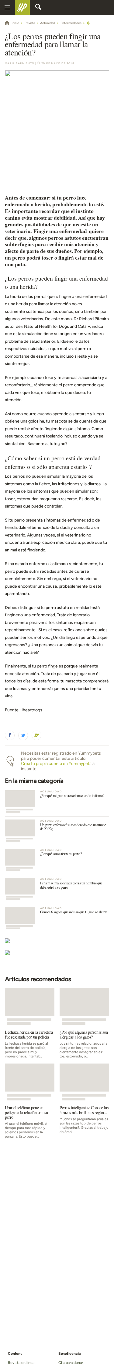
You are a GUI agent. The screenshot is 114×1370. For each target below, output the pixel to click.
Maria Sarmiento (19, 63)
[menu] (7, 7)
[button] (10, 735)
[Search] (38, 7)
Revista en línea (21, 1362)
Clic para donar (70, 1362)
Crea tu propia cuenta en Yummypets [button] (56, 763)
